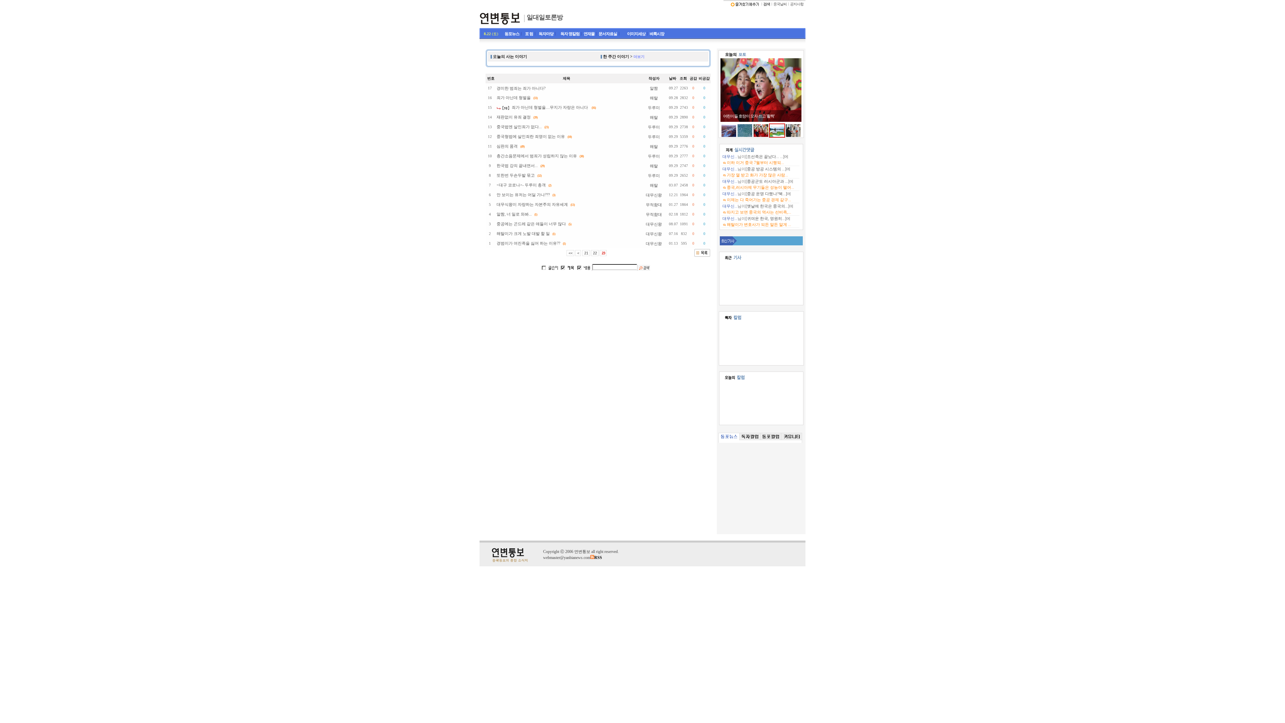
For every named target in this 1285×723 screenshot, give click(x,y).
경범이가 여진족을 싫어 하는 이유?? (528, 243)
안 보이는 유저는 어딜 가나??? (523, 194)
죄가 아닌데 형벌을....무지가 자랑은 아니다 (550, 107)
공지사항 (796, 4)
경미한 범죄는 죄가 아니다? (521, 88)
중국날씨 (780, 4)
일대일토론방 (545, 17)
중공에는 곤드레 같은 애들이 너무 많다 (531, 224)
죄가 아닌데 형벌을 (514, 97)
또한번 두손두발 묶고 (516, 175)
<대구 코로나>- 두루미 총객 (521, 185)
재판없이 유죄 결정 (514, 117)
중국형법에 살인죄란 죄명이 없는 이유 (531, 136)
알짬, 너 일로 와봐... (514, 214)
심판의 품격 (507, 146)
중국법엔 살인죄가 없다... (519, 127)
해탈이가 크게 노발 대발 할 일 (523, 233)
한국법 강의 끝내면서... (517, 165)
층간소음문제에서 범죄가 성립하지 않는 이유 (537, 156)
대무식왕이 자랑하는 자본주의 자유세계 (532, 204)
